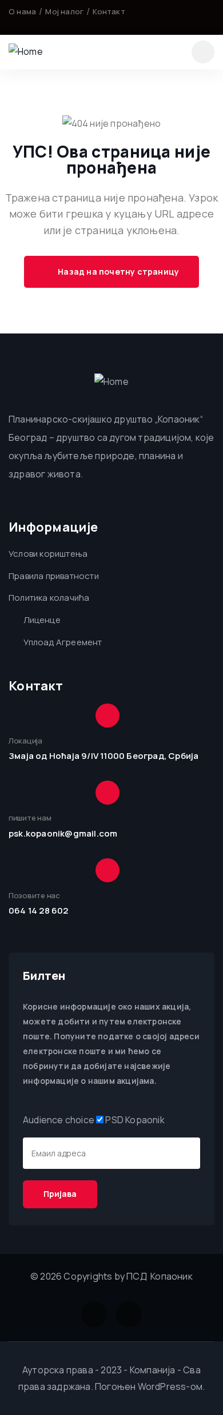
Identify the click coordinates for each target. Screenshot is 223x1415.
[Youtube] (209, 17)
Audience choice (58, 1119)
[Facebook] (193, 17)
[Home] (26, 51)
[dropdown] (203, 52)
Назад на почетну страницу (117, 271)
